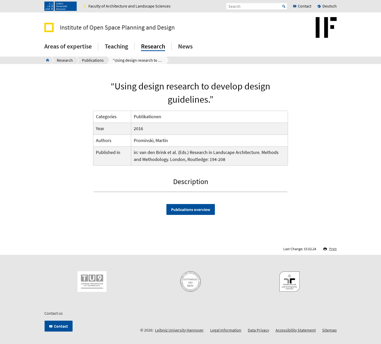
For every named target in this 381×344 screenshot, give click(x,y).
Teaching (116, 46)
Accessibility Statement (296, 330)
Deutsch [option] (329, 6)
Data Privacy (258, 330)
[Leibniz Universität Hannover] (60, 6)
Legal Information (225, 330)
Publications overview (190, 209)
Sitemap (329, 330)
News (185, 46)
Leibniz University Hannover (179, 330)
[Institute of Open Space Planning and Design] (46, 60)
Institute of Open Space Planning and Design (117, 27)
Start (284, 6)
